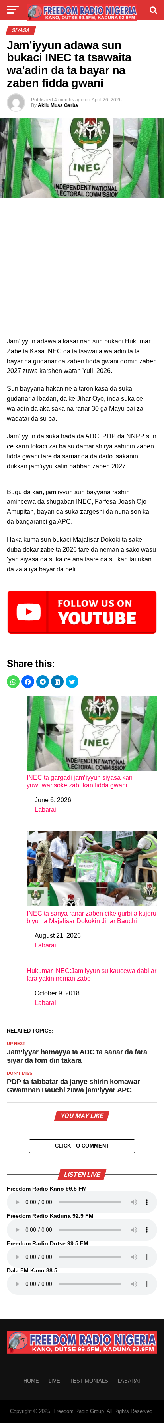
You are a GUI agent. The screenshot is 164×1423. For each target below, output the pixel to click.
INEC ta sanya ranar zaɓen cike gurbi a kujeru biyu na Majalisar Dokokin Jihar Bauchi (91, 917)
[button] (13, 681)
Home (31, 1381)
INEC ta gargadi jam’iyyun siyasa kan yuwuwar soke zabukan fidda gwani (80, 781)
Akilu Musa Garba (58, 105)
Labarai (45, 809)
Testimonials (89, 1381)
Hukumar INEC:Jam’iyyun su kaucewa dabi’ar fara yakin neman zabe (91, 974)
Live (54, 1381)
